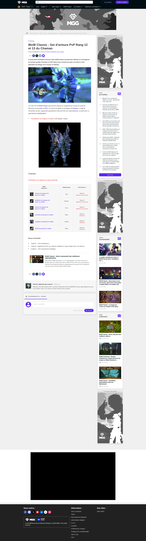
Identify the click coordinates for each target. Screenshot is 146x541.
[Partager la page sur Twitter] (36, 55)
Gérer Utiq (74, 534)
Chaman (31, 41)
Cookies (74, 526)
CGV (72, 537)
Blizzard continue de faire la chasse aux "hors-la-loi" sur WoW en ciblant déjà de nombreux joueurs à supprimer (111, 115)
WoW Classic (43, 106)
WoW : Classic (43, 33)
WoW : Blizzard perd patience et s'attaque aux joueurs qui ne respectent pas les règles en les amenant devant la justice (111, 131)
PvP (46, 108)
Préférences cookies (78, 529)
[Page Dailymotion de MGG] (41, 512)
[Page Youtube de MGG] (37, 512)
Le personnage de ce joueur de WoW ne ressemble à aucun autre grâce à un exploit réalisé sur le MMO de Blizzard (111, 161)
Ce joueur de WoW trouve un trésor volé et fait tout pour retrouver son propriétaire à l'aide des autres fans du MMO (111, 107)
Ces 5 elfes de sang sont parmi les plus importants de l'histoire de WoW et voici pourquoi (111, 168)
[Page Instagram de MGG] (49, 512)
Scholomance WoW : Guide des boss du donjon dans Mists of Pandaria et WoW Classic (110, 139)
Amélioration (41, 113)
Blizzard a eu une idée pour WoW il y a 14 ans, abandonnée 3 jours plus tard (111, 100)
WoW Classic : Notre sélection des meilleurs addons (110, 335)
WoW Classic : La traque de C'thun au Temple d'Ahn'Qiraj (108, 305)
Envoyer (89, 310)
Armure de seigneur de (41, 207)
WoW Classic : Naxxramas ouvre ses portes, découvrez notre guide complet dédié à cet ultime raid (110, 282)
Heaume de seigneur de (42, 193)
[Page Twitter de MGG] (33, 512)
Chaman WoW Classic (53, 33)
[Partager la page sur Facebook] (33, 55)
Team (73, 514)
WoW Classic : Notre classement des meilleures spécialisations (62, 257)
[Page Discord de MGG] (29, 512)
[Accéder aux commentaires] (43, 55)
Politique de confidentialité (80, 531)
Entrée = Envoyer (78, 310)
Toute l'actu (110, 174)
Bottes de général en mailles (43, 228)
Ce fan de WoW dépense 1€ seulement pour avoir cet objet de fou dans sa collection (111, 153)
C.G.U (73, 523)
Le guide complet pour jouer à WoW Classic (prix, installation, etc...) (109, 259)
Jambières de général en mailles (44, 221)
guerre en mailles (40, 195)
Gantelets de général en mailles (44, 214)
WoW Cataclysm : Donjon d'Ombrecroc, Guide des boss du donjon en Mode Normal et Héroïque (109, 358)
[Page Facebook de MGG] (25, 512)
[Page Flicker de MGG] (45, 512)
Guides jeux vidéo (34, 33)
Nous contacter (76, 511)
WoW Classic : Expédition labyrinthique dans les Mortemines (107, 382)
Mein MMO (100, 511)
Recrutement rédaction (79, 517)
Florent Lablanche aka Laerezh (55, 52)
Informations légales (78, 520)
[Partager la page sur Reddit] (40, 55)
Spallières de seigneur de (42, 200)
